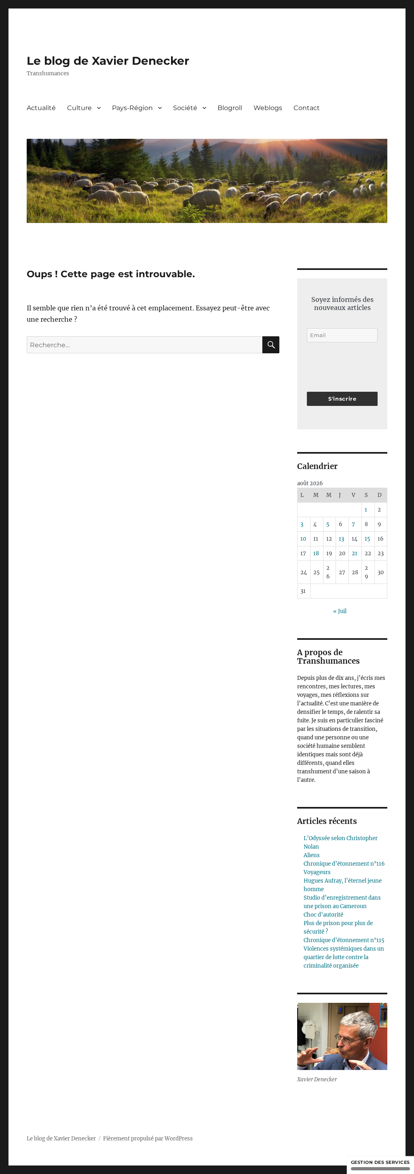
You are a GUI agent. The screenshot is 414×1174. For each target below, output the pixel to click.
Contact (307, 108)
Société (185, 108)
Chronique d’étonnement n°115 (344, 940)
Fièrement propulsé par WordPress (148, 1138)
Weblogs (267, 108)
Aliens (312, 855)
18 (316, 553)
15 (367, 538)
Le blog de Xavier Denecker (108, 61)
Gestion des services (380, 1162)
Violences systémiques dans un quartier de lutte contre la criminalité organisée (344, 957)
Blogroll (230, 108)
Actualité (41, 108)
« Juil (339, 611)
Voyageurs (317, 872)
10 (303, 538)
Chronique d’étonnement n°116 (344, 863)
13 (341, 538)
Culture (79, 108)
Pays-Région (132, 108)
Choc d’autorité (323, 914)
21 (354, 553)
